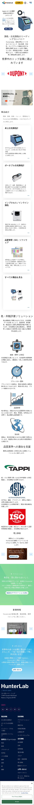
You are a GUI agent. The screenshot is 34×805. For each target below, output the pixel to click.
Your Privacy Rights (17, 796)
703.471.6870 (6, 691)
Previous (4, 19)
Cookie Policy (24, 793)
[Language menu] (26, 2)
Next (30, 19)
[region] (17, 793)
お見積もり (19, 3)
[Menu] (30, 3)
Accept (17, 801)
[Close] (32, 783)
